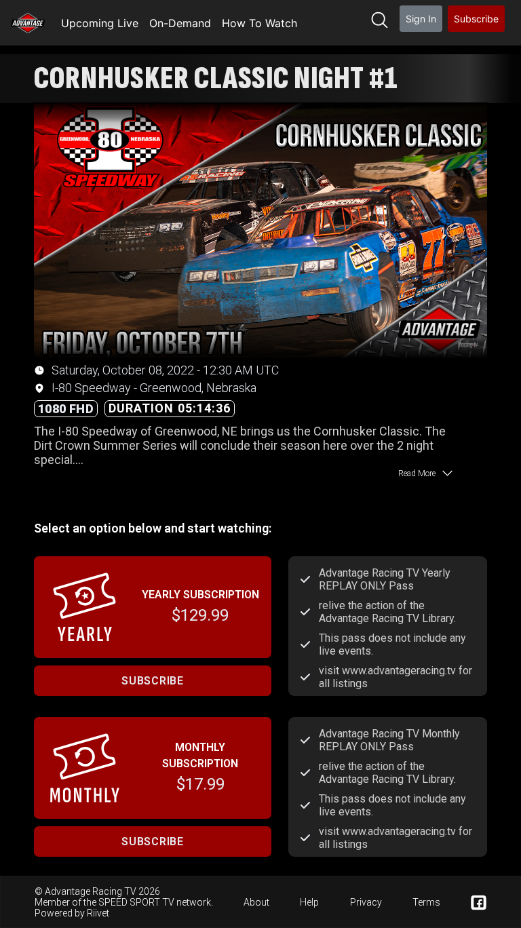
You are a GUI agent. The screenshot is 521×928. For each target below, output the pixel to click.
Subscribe (476, 18)
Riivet (98, 913)
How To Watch (259, 23)
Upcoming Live (99, 23)
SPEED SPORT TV (136, 902)
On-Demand (180, 23)
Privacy (366, 902)
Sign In (421, 18)
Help (309, 902)
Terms (426, 902)
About (256, 902)
